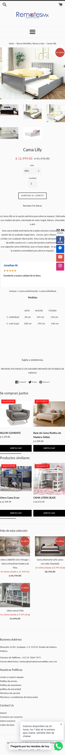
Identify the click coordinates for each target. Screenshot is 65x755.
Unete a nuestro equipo (12, 677)
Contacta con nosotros (11, 717)
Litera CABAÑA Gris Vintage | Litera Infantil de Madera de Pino (15, 564)
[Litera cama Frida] (15, 595)
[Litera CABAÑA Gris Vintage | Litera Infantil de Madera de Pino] (15, 546)
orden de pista (7, 725)
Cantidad (32, 178)
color (32, 166)
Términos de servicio (10, 693)
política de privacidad (10, 689)
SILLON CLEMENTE (10, 433)
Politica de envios (8, 681)
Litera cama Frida (15, 611)
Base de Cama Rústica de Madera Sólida (47, 435)
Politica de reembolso (10, 685)
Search (3, 713)
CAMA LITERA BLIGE (44, 498)
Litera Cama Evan (10, 498)
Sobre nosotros (7, 721)
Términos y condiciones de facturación (19, 697)
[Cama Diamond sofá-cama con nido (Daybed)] (50, 546)
